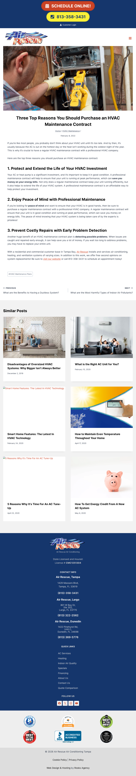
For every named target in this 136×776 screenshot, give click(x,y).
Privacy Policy (76, 760)
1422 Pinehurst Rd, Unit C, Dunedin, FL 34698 (68, 629)
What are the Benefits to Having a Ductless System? (31, 290)
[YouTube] (76, 703)
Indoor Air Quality (67, 663)
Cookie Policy (60, 760)
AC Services (64, 653)
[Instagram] (70, 703)
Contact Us (64, 683)
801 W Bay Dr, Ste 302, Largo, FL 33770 (68, 607)
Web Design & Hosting (58, 768)
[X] (65, 703)
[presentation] (34, 337)
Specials (62, 668)
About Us (63, 678)
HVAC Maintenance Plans (20, 274)
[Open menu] (130, 38)
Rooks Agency (82, 768)
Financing (63, 673)
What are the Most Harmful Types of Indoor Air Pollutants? (102, 290)
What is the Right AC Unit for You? (97, 364)
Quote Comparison (68, 688)
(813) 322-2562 (68, 615)
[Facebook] (59, 703)
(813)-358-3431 (68, 593)
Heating (62, 658)
